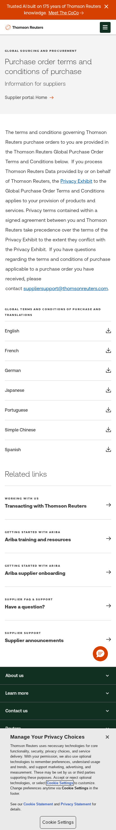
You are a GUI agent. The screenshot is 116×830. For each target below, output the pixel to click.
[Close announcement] (106, 6)
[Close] (107, 737)
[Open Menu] (105, 27)
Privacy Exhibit (76, 181)
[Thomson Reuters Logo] (25, 27)
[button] (58, 675)
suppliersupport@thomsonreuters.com (65, 288)
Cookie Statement (38, 804)
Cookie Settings (60, 783)
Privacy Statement (76, 804)
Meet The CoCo (64, 12)
